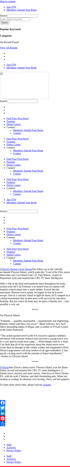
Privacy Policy (14, 450)
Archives (11, 447)
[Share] (35, 423)
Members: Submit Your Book (28, 130)
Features (11, 121)
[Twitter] (35, 408)
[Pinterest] (35, 418)
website (47, 384)
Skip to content (7, 1)
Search (3, 15)
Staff (9, 444)
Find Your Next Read (17, 118)
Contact (17, 133)
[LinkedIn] (35, 413)
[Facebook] (35, 402)
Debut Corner (14, 124)
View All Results (8, 47)
